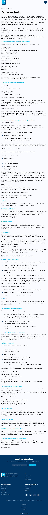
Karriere (27, 490)
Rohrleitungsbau (5, 486)
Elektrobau (3, 488)
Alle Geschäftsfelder (5, 494)
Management (28, 486)
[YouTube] (38, 495)
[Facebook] (26, 495)
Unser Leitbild (28, 475)
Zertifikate (27, 477)
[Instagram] (34, 495)
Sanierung (3, 490)
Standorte (27, 488)
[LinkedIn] (30, 495)
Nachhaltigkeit (28, 479)
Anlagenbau (4, 492)
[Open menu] (45, 2)
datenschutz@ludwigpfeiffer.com (19, 79)
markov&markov (24, 513)
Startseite (3, 8)
